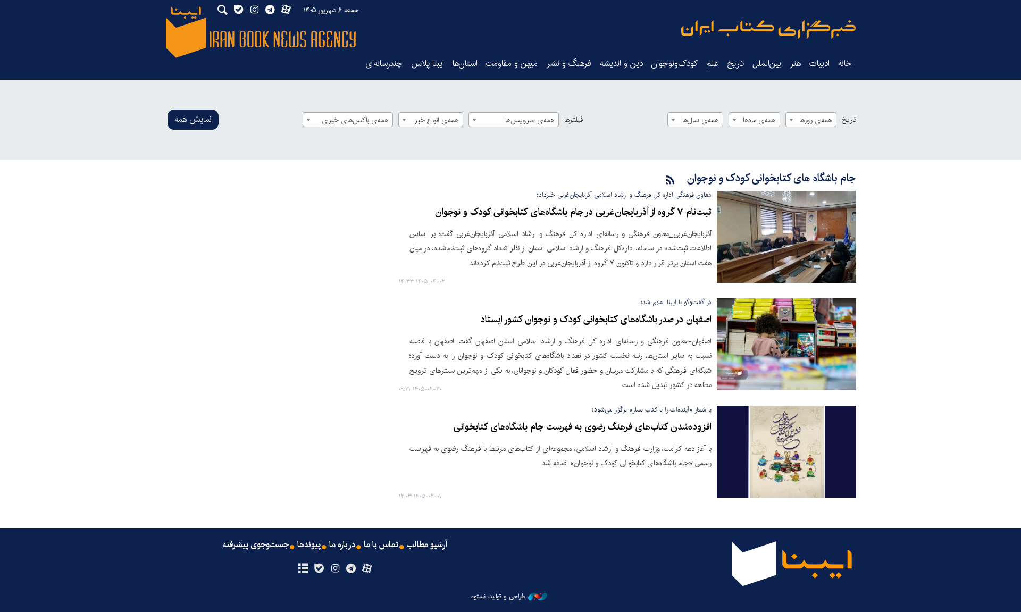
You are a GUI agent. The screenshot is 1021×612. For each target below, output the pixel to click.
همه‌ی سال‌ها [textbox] (700, 120)
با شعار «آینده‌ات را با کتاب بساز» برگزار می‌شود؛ (652, 410)
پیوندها (309, 545)
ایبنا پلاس (427, 63)
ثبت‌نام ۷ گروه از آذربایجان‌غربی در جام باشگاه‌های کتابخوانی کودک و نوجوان (573, 212)
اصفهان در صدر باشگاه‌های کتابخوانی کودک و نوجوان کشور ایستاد (596, 320)
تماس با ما (381, 545)
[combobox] (810, 119)
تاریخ (849, 119)
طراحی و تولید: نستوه (498, 596)
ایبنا (768, 29)
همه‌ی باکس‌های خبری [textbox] (355, 120)
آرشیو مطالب (427, 545)
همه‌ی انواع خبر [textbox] (436, 120)
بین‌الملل (766, 63)
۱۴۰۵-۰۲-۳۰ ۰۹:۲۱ (420, 389)
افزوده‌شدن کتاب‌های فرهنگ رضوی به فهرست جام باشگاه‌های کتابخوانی (583, 427)
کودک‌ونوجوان (674, 63)
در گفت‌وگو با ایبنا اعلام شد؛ (676, 302)
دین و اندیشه (621, 63)
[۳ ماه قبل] (786, 344)
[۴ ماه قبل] (786, 452)
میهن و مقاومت (512, 63)
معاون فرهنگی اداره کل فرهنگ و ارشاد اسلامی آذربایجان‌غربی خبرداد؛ (624, 195)
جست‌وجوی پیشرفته (256, 545)
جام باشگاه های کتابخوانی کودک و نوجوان (771, 178)
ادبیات (819, 63)
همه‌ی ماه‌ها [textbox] (759, 120)
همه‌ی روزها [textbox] (815, 120)
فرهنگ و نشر (568, 63)
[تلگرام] (351, 569)
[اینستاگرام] (334, 569)
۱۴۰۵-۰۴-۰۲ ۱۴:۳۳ (422, 282)
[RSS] (670, 180)
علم (712, 63)
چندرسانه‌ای (384, 63)
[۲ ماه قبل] (786, 237)
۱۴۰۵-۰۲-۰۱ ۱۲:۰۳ (420, 496)
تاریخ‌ (735, 63)
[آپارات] (367, 569)
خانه (845, 63)
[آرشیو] (302, 569)
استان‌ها (465, 63)
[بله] (318, 569)
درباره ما (342, 545)
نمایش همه (193, 119)
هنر (795, 63)
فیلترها (573, 119)
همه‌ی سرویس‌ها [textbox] (529, 120)
